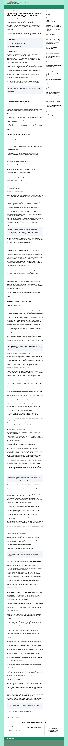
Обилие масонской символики (34, 727)
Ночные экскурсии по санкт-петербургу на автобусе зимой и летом (53, 26)
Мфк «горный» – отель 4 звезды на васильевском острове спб (53, 40)
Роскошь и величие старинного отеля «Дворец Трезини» (53, 93)
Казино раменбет (10, 738)
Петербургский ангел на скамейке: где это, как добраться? (15, 728)
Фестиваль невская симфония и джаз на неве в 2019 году (53, 106)
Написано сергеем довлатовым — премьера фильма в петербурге (53, 113)
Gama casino (48, 14)
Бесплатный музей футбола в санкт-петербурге (52, 727)
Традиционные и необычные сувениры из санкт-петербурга (53, 99)
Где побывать (49, 60)
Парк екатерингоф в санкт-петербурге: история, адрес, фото (52, 19)
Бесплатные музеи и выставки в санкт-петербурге (53, 66)
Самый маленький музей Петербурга (18, 43)
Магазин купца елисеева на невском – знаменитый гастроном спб (52, 47)
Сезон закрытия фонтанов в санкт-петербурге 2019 (52, 34)
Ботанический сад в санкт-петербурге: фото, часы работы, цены (53, 73)
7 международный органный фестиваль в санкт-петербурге (53, 54)
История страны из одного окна (15, 46)
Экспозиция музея (15, 41)
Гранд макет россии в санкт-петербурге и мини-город (52, 86)
